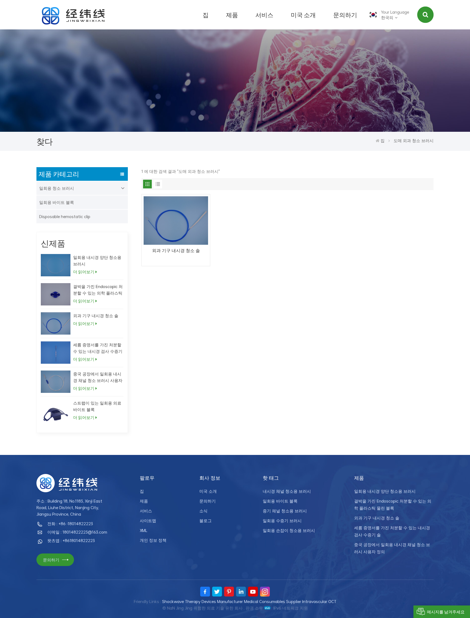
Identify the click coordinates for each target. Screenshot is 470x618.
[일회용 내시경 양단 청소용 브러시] (55, 265)
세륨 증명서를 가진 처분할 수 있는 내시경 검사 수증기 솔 (97, 348)
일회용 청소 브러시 (56, 188)
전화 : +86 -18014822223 (70, 524)
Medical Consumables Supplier (272, 601)
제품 (232, 14)
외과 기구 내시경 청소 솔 (95, 316)
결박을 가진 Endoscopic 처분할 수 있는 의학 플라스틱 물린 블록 (98, 289)
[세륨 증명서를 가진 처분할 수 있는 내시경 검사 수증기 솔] (55, 352)
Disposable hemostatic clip (64, 216)
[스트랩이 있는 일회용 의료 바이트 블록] (55, 414)
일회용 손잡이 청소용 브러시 (289, 530)
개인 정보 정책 (153, 540)
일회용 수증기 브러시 (282, 521)
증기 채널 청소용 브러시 (285, 511)
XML (143, 530)
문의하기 (345, 14)
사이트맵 (148, 521)
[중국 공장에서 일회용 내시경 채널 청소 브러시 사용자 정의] (55, 382)
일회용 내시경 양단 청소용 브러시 (97, 260)
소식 (203, 511)
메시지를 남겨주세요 (446, 611)
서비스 (264, 14)
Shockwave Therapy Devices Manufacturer (202, 601)
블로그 (205, 521)
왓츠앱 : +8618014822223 (71, 540)
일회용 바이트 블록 (56, 202)
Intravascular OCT (319, 601)
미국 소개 (303, 14)
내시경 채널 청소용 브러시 (287, 491)
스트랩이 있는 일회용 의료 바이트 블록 (97, 406)
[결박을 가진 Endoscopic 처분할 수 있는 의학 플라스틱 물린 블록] (55, 294)
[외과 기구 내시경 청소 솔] (55, 323)
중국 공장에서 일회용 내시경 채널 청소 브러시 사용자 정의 (97, 377)
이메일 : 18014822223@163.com (77, 532)
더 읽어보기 (83, 271)
